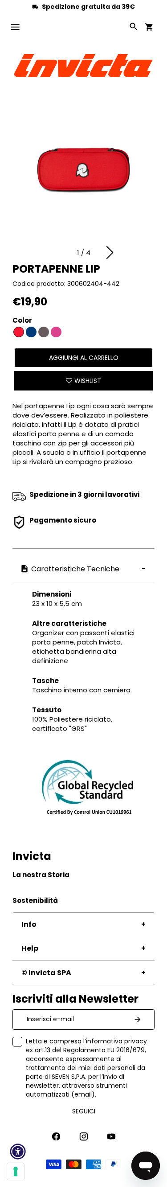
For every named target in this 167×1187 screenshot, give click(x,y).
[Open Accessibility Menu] (18, 1152)
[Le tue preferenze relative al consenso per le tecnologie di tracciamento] (15, 1171)
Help (29, 948)
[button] (110, 252)
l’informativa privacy (115, 1041)
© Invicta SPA (46, 973)
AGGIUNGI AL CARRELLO (83, 357)
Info (29, 924)
